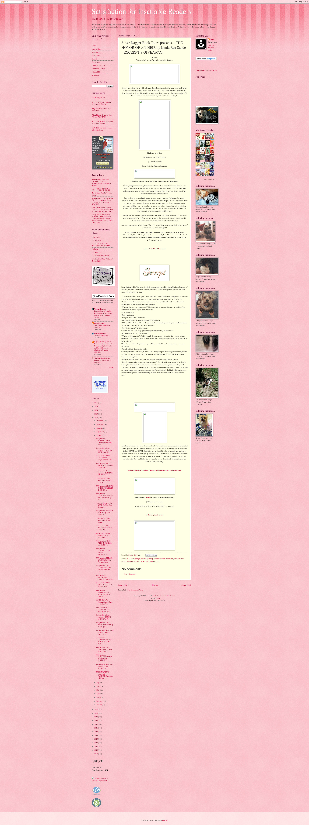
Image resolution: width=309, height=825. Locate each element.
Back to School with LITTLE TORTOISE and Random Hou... (103, 609)
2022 (128, 558)
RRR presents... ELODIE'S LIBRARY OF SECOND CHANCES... (104, 658)
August (99, 435)
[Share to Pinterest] (156, 555)
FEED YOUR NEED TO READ (107, 18)
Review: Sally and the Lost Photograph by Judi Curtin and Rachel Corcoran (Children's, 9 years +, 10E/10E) (103, 348)
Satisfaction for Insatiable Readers (141, 11)
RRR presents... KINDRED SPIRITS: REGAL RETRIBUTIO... (104, 551)
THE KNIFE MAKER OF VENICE (102, 326)
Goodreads (162, 249)
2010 (96, 750)
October (99, 428)
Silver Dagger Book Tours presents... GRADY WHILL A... (104, 632)
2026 (96, 403)
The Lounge (96, 62)
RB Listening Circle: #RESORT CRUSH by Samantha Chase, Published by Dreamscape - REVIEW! (102, 201)
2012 (96, 743)
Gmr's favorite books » (210, 179)
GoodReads (95, 237)
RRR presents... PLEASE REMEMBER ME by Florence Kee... (104, 560)
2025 (96, 406)
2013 (96, 739)
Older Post (186, 584)
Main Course (96, 55)
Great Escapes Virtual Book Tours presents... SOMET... (104, 520)
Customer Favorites (98, 65)
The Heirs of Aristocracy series (150, 561)
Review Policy (97, 52)
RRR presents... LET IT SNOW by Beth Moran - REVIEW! (104, 465)
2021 (96, 709)
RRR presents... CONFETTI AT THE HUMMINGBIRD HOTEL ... (104, 641)
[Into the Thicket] (203, 160)
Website (130, 470)
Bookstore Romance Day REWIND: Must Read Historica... (104, 505)
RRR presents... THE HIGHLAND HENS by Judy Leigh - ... (104, 624)
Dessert (94, 59)
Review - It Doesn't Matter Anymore (102, 361)
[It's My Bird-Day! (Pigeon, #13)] (208, 167)
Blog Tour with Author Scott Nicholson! (101, 109)
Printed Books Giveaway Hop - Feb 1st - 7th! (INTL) (102, 116)
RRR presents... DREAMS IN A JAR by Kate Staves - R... (104, 512)
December (100, 420)
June (98, 686)
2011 (96, 746)
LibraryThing (96, 240)
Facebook (138, 470)
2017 (96, 724)
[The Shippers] (213, 145)
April (98, 693)
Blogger (158, 598)
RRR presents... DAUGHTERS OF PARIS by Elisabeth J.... (104, 577)
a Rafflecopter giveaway (154, 515)
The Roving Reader (98, 98)
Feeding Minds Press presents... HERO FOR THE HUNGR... (104, 473)
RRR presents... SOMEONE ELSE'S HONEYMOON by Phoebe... (103, 593)
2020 (96, 713)
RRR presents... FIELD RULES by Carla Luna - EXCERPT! (104, 528)
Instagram (153, 470)
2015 (96, 731)
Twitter (145, 470)
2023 (96, 414)
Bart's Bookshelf (100, 333)
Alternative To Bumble (101, 336)
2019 (96, 717)
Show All (111, 367)
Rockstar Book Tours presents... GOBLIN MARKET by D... (103, 617)
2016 (96, 728)
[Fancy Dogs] (203, 139)
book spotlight (135, 558)
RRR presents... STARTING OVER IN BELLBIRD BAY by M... (104, 496)
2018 (96, 720)
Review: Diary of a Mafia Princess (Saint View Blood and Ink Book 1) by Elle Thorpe (103, 314)
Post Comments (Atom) (135, 590)
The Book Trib (96, 252)
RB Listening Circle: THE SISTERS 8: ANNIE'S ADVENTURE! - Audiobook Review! (101, 182)
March (98, 697)
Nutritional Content (98, 68)
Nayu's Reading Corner (102, 342)
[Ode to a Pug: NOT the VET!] (199, 167)
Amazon (146, 249)
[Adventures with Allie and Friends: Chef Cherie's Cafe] (203, 168)
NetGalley (95, 249)
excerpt (143, 558)
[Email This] (146, 555)
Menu (94, 46)
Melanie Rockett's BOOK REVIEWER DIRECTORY (101, 245)
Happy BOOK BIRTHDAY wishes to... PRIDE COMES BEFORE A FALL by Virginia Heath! (102, 192)
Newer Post (123, 584)
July (98, 682)
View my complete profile (211, 47)
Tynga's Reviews (100, 309)
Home (155, 584)
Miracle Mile (96, 72)
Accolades (95, 75)
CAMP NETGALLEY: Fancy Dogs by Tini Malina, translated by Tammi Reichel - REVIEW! (102, 209)
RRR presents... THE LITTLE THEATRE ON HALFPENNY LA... (103, 568)
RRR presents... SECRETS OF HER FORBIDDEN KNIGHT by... (104, 488)
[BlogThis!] (149, 555)
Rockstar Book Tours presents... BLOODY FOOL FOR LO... (103, 535)
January (99, 705)
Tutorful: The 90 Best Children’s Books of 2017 (102, 260)
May (98, 690)
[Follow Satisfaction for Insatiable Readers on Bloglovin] (206, 60)
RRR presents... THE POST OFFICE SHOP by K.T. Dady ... (104, 649)
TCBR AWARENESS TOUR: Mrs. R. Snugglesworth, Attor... (104, 458)
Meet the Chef (96, 49)
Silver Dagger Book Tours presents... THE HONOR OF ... (104, 666)
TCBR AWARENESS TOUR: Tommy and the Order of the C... (104, 585)
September (100, 432)
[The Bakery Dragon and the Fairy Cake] (199, 176)
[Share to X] (151, 555)
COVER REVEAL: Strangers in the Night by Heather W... (104, 602)
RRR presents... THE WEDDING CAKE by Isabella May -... (104, 543)
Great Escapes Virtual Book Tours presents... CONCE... (104, 480)
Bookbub (154, 249)
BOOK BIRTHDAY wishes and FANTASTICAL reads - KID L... (104, 675)
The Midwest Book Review (101, 255)
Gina (212, 39)
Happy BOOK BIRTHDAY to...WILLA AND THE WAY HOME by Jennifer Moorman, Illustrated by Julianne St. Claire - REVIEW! (102, 219)
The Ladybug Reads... (102, 358)
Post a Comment (129, 574)
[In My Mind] (203, 154)
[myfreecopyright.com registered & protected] (102, 781)
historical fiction (159, 558)
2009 (96, 754)
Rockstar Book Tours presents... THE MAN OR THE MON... (104, 450)
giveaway (150, 558)
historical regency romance (174, 558)
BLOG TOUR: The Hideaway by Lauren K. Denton (102, 103)
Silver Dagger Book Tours (130, 561)
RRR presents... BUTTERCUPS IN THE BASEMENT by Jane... (104, 441)
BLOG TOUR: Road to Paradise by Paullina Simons (102, 122)
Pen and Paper (99, 323)
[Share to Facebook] (153, 555)
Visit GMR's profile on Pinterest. (206, 70)
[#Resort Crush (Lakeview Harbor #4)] (208, 138)
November (100, 424)
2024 (96, 410)
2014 (96, 735)
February (99, 701)
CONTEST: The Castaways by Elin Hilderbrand (102, 129)
